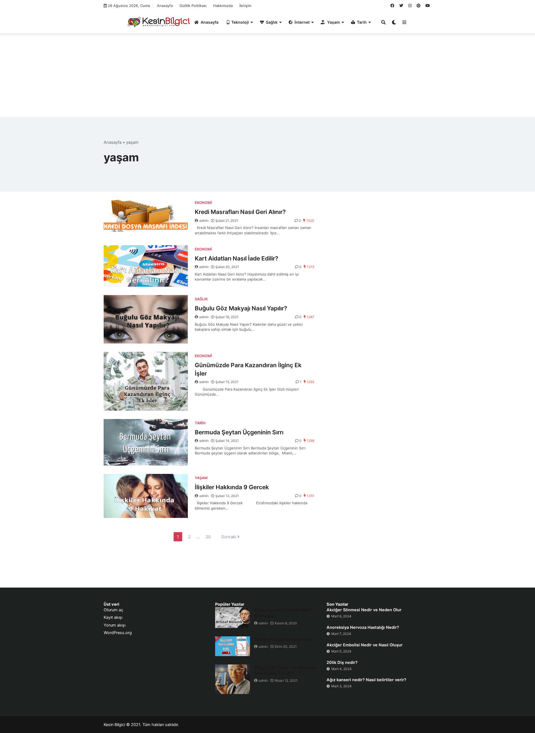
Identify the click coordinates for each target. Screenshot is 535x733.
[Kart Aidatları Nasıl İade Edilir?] (146, 266)
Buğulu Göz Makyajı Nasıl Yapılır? (241, 308)
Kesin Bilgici (114, 724)
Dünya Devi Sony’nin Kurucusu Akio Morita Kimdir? (285, 670)
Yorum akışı (114, 625)
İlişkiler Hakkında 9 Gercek (232, 487)
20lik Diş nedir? (342, 662)
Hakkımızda (223, 5)
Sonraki (229, 536)
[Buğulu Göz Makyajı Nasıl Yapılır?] (146, 319)
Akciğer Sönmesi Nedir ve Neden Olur (364, 609)
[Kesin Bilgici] (158, 21)
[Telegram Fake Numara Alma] (232, 646)
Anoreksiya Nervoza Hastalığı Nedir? (363, 627)
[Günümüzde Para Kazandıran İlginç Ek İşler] (146, 381)
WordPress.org (118, 632)
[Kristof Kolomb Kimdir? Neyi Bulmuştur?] (232, 617)
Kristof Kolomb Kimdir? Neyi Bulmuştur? (282, 612)
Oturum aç (113, 609)
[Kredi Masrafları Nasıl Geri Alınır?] (146, 215)
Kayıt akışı (113, 617)
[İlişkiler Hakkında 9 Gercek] (146, 496)
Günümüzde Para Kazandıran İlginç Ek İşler (248, 369)
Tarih (362, 22)
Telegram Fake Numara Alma (283, 639)
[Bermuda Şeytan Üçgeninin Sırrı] (146, 442)
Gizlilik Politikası (192, 5)
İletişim (245, 5)
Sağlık (272, 22)
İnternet (302, 22)
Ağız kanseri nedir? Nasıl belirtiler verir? (366, 679)
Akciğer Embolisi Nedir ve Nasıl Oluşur (365, 644)
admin (204, 220)
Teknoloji (240, 22)
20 (208, 536)
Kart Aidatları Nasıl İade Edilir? (236, 258)
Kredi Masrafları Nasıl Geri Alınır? (240, 211)
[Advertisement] (267, 78)
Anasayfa (165, 5)
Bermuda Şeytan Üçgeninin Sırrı (239, 432)
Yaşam (333, 22)
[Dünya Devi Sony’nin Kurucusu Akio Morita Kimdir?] (232, 679)
